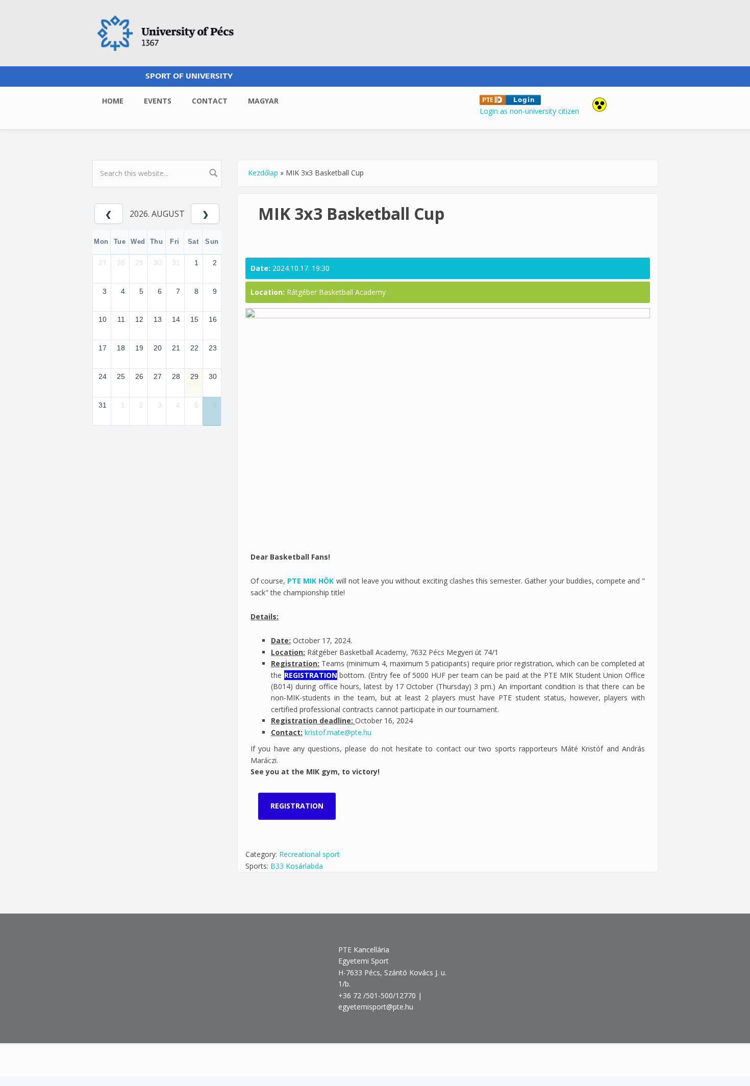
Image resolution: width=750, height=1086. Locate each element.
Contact (210, 101)
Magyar (263, 101)
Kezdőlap (263, 173)
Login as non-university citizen (529, 111)
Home (112, 101)
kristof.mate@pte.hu (338, 732)
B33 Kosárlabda (296, 866)
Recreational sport (309, 854)
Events (157, 101)
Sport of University (189, 76)
